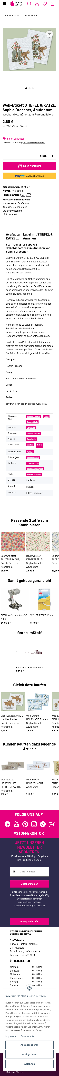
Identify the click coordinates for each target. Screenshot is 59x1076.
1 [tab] (26, 88)
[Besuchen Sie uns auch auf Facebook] (7, 824)
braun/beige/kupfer (35, 468)
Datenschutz (27, 1036)
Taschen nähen (33, 457)
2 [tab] (29, 88)
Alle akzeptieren (29, 1044)
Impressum (11, 1036)
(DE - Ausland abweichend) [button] (34, 142)
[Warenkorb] (52, 3)
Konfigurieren (29, 1054)
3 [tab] (33, 88)
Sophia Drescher (33, 433)
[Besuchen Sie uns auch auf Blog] (52, 824)
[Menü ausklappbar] (4, 2)
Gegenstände (32, 422)
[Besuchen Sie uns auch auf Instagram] (34, 824)
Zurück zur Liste (12, 15)
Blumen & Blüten (33, 416)
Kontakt (13, 214)
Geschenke (31, 439)
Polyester (31, 427)
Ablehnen (29, 1063)
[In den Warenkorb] (5, 26)
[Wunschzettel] (45, 3)
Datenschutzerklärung (26, 895)
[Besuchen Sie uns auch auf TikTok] (43, 824)
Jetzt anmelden (29, 883)
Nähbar (30, 452)
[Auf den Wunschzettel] (49, 34)
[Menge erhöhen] (52, 155)
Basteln (30, 445)
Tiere (46, 416)
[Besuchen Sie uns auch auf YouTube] (16, 824)
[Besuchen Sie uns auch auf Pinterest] (25, 824)
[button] (29, 3)
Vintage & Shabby (34, 474)
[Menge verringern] (6, 155)
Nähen (39, 445)
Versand (23, 126)
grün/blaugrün (33, 463)
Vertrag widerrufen (29, 921)
